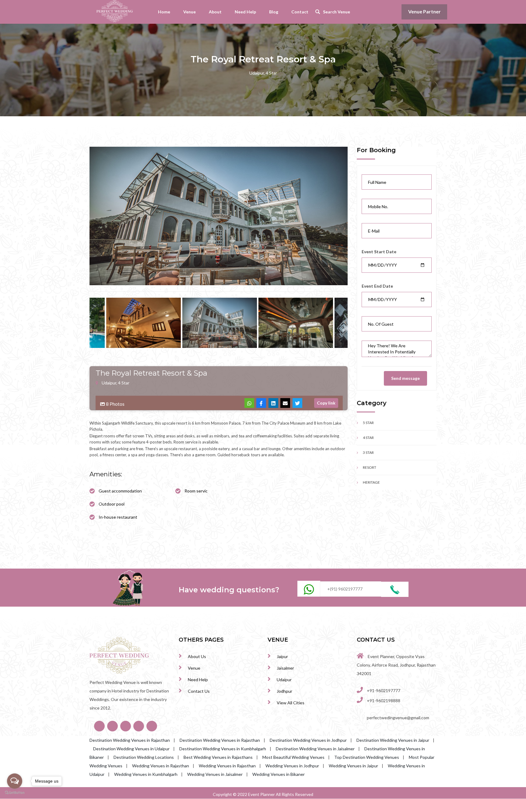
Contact (299, 11)
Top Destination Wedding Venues (366, 757)
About (215, 11)
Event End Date (377, 286)
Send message (405, 378)
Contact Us (199, 691)
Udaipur (284, 679)
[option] (218, 216)
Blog (273, 11)
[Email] (285, 403)
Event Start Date (379, 251)
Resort (369, 467)
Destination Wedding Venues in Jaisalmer (315, 748)
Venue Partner (424, 11)
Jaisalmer (285, 668)
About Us (197, 656)
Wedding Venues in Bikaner (278, 774)
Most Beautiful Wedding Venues (293, 757)
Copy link (326, 402)
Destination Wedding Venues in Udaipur (131, 748)
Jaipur (282, 656)
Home (164, 11)
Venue (189, 11)
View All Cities (290, 702)
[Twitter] (297, 403)
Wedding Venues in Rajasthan (160, 765)
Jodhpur (284, 691)
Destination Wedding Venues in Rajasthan (129, 740)
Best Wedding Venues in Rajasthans (218, 757)
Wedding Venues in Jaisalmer (215, 774)
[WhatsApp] (249, 403)
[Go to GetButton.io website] (14, 793)
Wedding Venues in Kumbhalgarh (145, 774)
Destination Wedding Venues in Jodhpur (308, 740)
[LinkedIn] (273, 403)
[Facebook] (261, 403)
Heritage (371, 482)
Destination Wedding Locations (144, 757)
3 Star (368, 452)
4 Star (368, 437)
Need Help (245, 11)
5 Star (368, 422)
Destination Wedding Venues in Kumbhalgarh (222, 748)
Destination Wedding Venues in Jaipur (392, 740)
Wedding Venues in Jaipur (353, 765)
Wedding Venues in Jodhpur (292, 765)
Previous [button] (85, 323)
